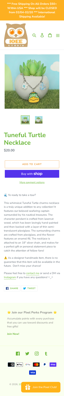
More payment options (32, 182)
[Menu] (58, 35)
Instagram (10, 277)
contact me (32, 273)
